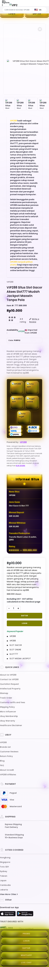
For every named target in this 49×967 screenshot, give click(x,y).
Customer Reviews (9, 751)
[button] (40, 29)
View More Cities (8, 894)
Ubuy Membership (9, 716)
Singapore (5, 862)
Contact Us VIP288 (9, 679)
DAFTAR (37, 14)
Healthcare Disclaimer (11, 725)
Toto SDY (4, 866)
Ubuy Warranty (7, 720)
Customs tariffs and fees (12, 702)
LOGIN (12, 14)
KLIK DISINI (20, 465)
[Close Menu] (2, 5)
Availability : (12, 331)
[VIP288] (13, 5)
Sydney (3, 871)
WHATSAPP (26, 955)
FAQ (2, 765)
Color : (14, 340)
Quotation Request (9, 684)
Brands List (5, 747)
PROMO (26, 934)
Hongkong (5, 857)
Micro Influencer (8, 711)
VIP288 (13, 120)
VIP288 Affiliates (8, 774)
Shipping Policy (7, 707)
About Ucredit (7, 770)
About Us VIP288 (8, 674)
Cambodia (5, 885)
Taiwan (3, 876)
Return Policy (6, 756)
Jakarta (4, 889)
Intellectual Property (10, 688)
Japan (3, 880)
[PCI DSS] (6, 928)
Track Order (6, 697)
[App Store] (8, 914)
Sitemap (4, 693)
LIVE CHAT (26, 963)
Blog (2, 760)
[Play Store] (25, 914)
